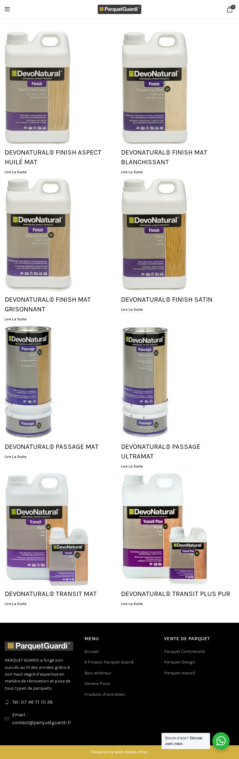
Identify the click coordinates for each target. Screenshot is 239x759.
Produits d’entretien (104, 694)
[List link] (40, 702)
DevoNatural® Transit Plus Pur (175, 594)
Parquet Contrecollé (184, 651)
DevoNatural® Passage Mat (52, 447)
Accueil (91, 651)
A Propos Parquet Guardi (109, 662)
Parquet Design (179, 662)
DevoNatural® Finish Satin (167, 300)
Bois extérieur (98, 673)
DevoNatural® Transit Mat (51, 594)
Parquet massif (179, 673)
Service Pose (97, 683)
